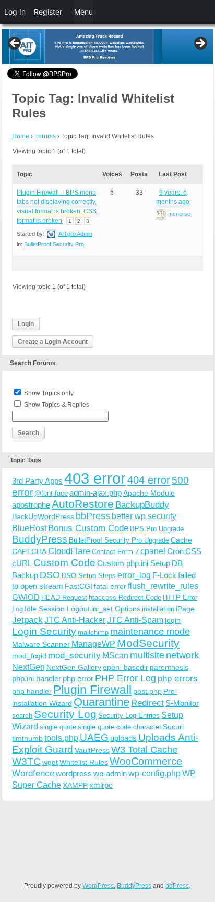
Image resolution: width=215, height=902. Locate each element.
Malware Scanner (41, 644)
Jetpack (27, 620)
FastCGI (78, 586)
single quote (58, 727)
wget (50, 762)
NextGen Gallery (73, 667)
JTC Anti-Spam (135, 620)
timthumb (27, 738)
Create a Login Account (53, 341)
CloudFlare (69, 551)
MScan (115, 655)
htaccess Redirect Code (125, 598)
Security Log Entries (129, 715)
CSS (193, 551)
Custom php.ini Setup (133, 563)
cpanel (152, 551)
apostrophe (31, 504)
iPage (185, 609)
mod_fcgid (29, 656)
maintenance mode (150, 632)
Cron (175, 551)
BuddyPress (39, 539)
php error (78, 678)
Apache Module (149, 493)
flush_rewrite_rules (163, 586)
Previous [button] (15, 44)
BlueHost (29, 528)
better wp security (144, 516)
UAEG (94, 737)
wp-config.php (154, 773)
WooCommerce (146, 761)
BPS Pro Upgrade (157, 529)
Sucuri (173, 727)
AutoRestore (83, 504)
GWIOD (26, 597)
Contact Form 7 (115, 552)
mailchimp (93, 632)
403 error (95, 478)
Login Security (44, 631)
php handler (32, 691)
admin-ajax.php (95, 492)
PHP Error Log (125, 678)
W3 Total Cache (144, 749)
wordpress (74, 773)
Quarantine (101, 701)
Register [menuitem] (48, 11)
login (173, 620)
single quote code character (119, 727)
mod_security (74, 655)
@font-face (51, 493)
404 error (148, 480)
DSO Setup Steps (89, 576)
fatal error (110, 586)
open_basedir (125, 667)
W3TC (26, 761)
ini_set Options (115, 609)
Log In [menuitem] (15, 11)
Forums (45, 136)
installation (158, 609)
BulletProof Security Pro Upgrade (119, 540)
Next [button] (200, 44)
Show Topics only (49, 393)
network (182, 655)
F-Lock (164, 575)
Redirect (147, 703)
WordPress (98, 885)
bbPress (93, 516)
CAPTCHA (29, 551)
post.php (147, 691)
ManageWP (93, 643)
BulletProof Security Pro (54, 244)
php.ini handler (36, 678)
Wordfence (33, 773)
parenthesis (169, 667)
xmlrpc (101, 784)
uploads (123, 737)
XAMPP (75, 785)
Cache (181, 540)
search (22, 715)
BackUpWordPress (43, 516)
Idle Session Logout (57, 609)
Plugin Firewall (92, 689)
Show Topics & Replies (56, 404)
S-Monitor (182, 703)
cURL (22, 563)
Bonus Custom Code (88, 528)
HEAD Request (64, 598)
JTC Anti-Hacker (74, 620)
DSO (50, 574)
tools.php (61, 737)
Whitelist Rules (83, 762)
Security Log (65, 714)
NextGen (28, 667)
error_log (134, 575)
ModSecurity (148, 643)
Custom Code (64, 562)
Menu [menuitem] (83, 11)
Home (20, 136)
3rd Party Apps (37, 480)
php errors (178, 678)
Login (26, 324)
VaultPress (92, 750)
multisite (147, 655)
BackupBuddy (142, 505)
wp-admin (110, 773)
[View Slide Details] (107, 46)
